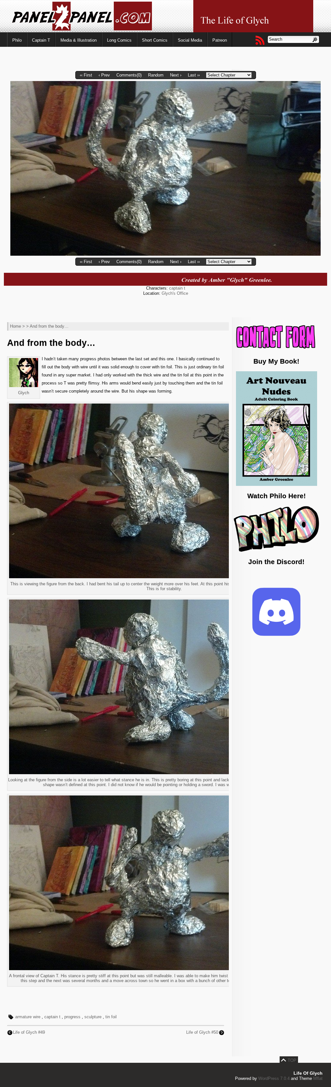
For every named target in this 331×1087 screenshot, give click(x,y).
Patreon (219, 40)
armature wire (27, 1016)
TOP (292, 1060)
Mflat (318, 1078)
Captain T (41, 40)
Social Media (190, 40)
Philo (17, 40)
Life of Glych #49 (29, 1032)
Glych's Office (175, 293)
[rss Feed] (259, 40)
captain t (177, 288)
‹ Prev (104, 75)
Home (15, 326)
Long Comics (119, 40)
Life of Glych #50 (202, 1032)
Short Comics (154, 40)
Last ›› (194, 75)
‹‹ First (86, 75)
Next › (175, 75)
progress (72, 1016)
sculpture (92, 1016)
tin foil (111, 1016)
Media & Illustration (78, 40)
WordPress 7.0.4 (274, 1078)
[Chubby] (165, 254)
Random (156, 75)
